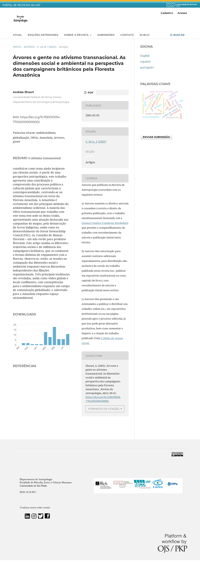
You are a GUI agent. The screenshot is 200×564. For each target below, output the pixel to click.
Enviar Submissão (156, 136)
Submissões (105, 34)
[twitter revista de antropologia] (40, 517)
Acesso (182, 12)
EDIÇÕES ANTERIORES (43, 34)
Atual (17, 34)
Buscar (178, 34)
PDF (90, 92)
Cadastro (167, 12)
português (147, 67)
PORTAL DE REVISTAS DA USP (21, 5)
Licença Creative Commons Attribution (105, 223)
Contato (127, 34)
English (145, 55)
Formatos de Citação (103, 408)
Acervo (29, 46)
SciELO (144, 34)
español (145, 61)
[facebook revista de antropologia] (47, 517)
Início (17, 46)
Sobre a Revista (76, 34)
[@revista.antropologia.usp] (34, 517)
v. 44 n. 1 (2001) (46, 46)
